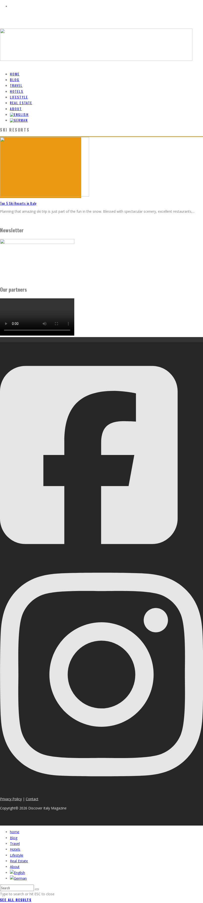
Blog (13, 837)
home (14, 832)
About (15, 866)
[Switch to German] (19, 120)
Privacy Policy (11, 799)
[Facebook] (89, 555)
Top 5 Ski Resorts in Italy (18, 203)
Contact (32, 799)
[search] (37, 889)
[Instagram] (101, 789)
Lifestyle (16, 855)
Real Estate (19, 861)
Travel (15, 843)
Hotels (15, 849)
